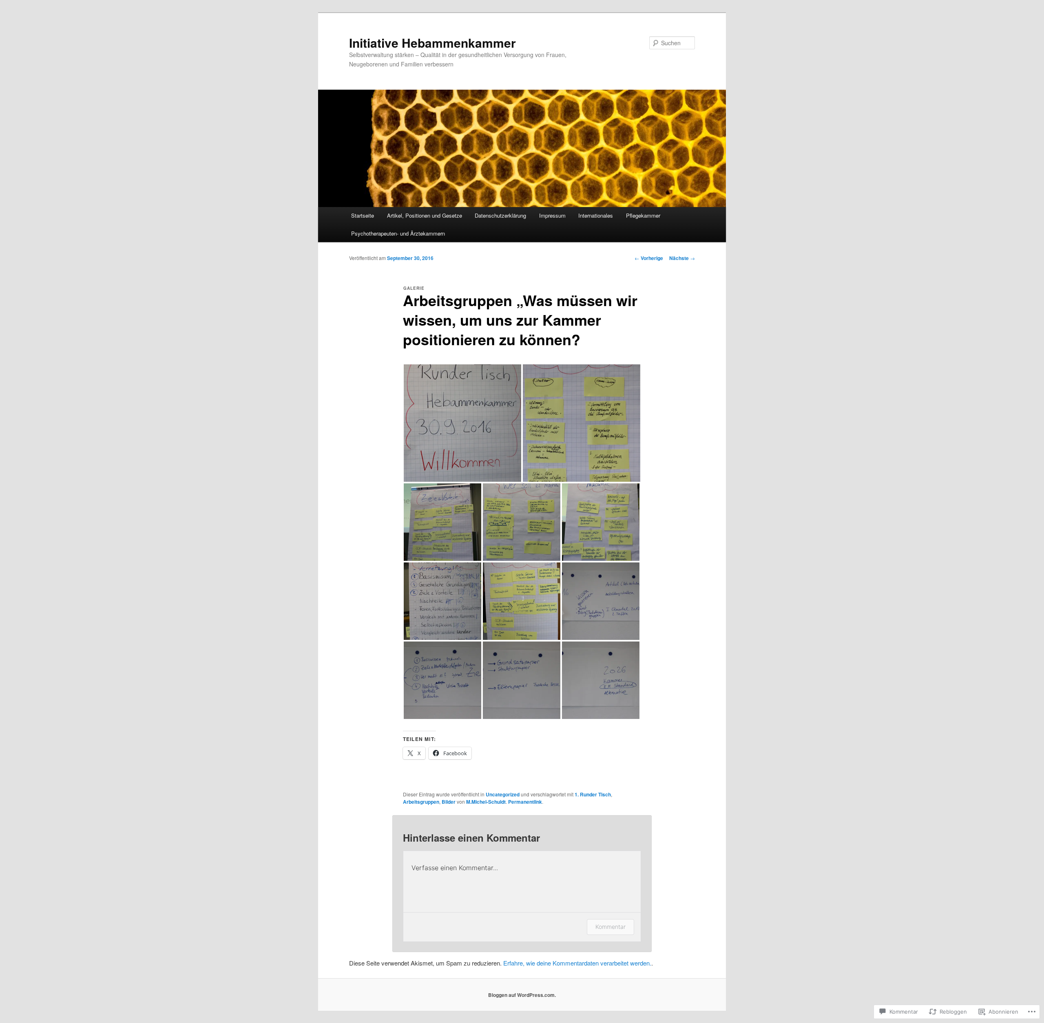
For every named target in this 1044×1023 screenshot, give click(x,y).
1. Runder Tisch (593, 794)
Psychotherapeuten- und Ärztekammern (398, 233)
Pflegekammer (643, 215)
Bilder (449, 801)
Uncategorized (503, 794)
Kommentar (610, 926)
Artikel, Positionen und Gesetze (424, 215)
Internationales (595, 215)
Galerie (414, 288)
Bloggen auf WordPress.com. (522, 995)
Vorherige (649, 258)
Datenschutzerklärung (500, 215)
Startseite (362, 215)
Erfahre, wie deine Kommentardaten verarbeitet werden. (577, 963)
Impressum (552, 215)
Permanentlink (525, 801)
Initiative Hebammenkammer (432, 42)
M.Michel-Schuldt (486, 801)
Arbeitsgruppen (421, 801)
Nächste (682, 258)
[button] (462, 423)
